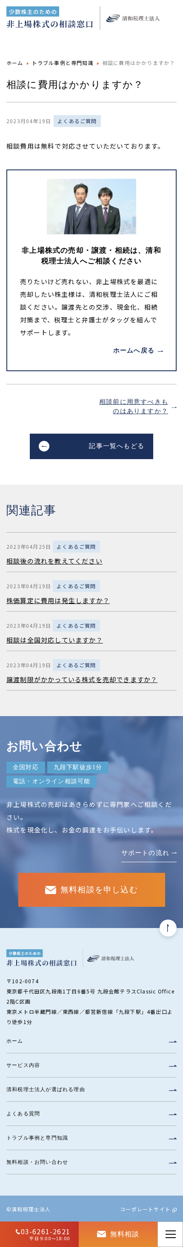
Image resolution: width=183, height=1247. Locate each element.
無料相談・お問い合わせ (37, 1162)
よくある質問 (23, 1114)
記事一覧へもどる (116, 446)
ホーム (14, 62)
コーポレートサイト (145, 1209)
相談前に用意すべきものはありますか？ (133, 406)
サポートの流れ (145, 852)
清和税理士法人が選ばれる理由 (45, 1089)
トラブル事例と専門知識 (63, 62)
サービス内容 (23, 1065)
